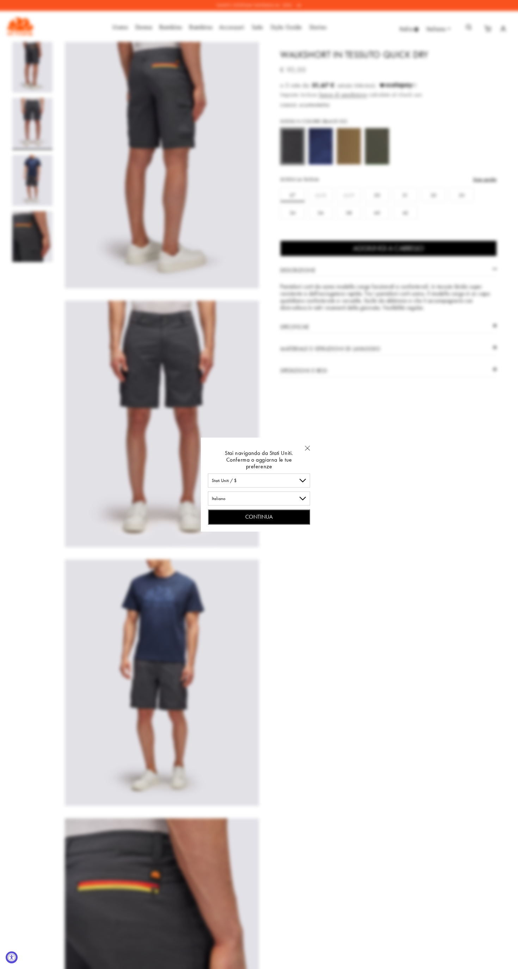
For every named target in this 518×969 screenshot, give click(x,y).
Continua (259, 516)
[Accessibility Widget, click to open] (12, 957)
